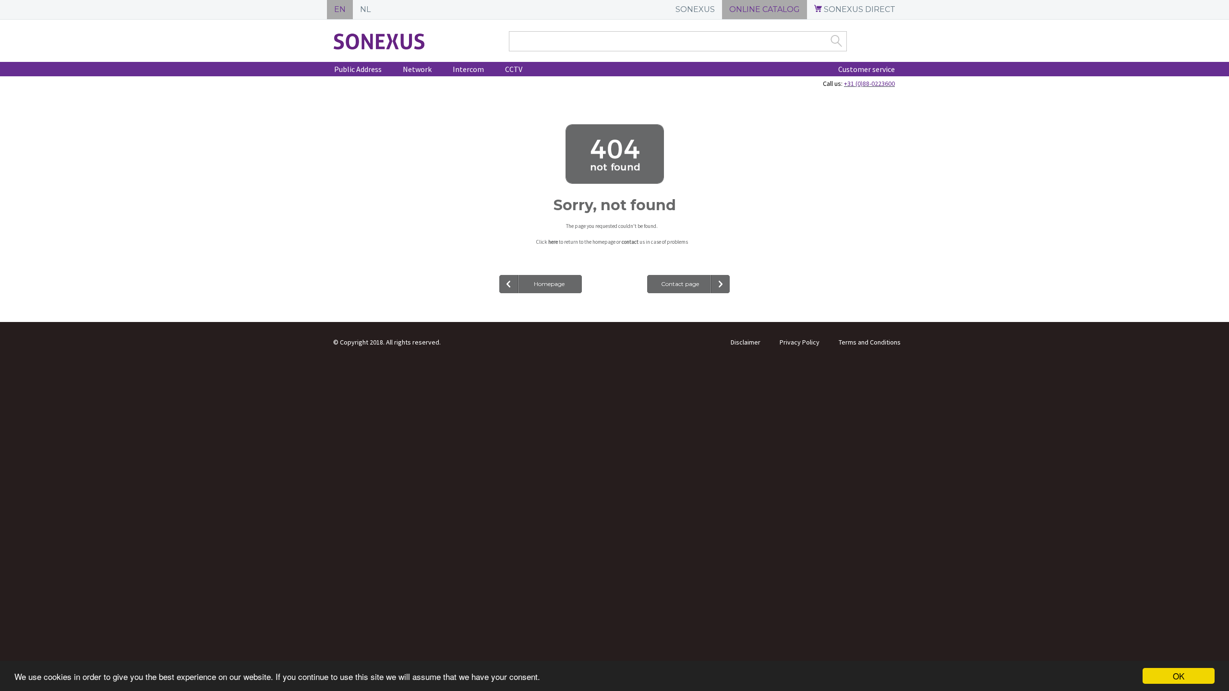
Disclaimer (745, 342)
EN (340, 9)
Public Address (358, 69)
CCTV (513, 69)
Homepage (549, 283)
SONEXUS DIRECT (858, 9)
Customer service (866, 69)
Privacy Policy (799, 342)
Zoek (836, 41)
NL (365, 9)
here (553, 241)
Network (417, 69)
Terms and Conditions (870, 342)
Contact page (680, 283)
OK (1178, 676)
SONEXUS (695, 9)
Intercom (468, 69)
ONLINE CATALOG (764, 9)
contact (630, 241)
